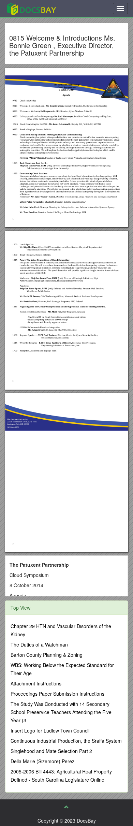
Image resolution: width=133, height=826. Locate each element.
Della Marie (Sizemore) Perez (42, 761)
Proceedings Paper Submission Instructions (57, 693)
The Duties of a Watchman (39, 644)
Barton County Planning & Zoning (47, 654)
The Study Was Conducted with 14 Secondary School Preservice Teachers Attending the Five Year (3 (61, 712)
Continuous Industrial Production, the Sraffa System (66, 740)
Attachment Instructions (36, 683)
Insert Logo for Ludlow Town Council (50, 730)
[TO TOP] (66, 806)
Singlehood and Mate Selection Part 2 (51, 751)
